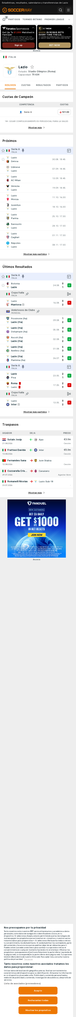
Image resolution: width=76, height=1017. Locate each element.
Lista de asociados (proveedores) (22, 983)
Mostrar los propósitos (38, 1010)
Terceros (28, 959)
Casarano (44, 471)
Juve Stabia (45, 460)
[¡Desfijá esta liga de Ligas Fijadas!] (23, 151)
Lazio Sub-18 (46, 481)
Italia (12, 57)
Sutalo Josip (14, 439)
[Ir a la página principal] (19, 10)
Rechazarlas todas (38, 1000)
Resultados (43, 85)
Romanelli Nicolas (17, 481)
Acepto (38, 990)
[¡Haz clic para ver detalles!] (36, 159)
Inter (41, 450)
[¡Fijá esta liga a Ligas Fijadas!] (27, 294)
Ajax (41, 439)
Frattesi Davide (16, 450)
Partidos (62, 85)
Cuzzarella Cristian (18, 471)
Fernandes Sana (16, 460)
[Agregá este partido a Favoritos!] (3, 159)
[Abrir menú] (68, 10)
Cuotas (25, 85)
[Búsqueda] (60, 10)
